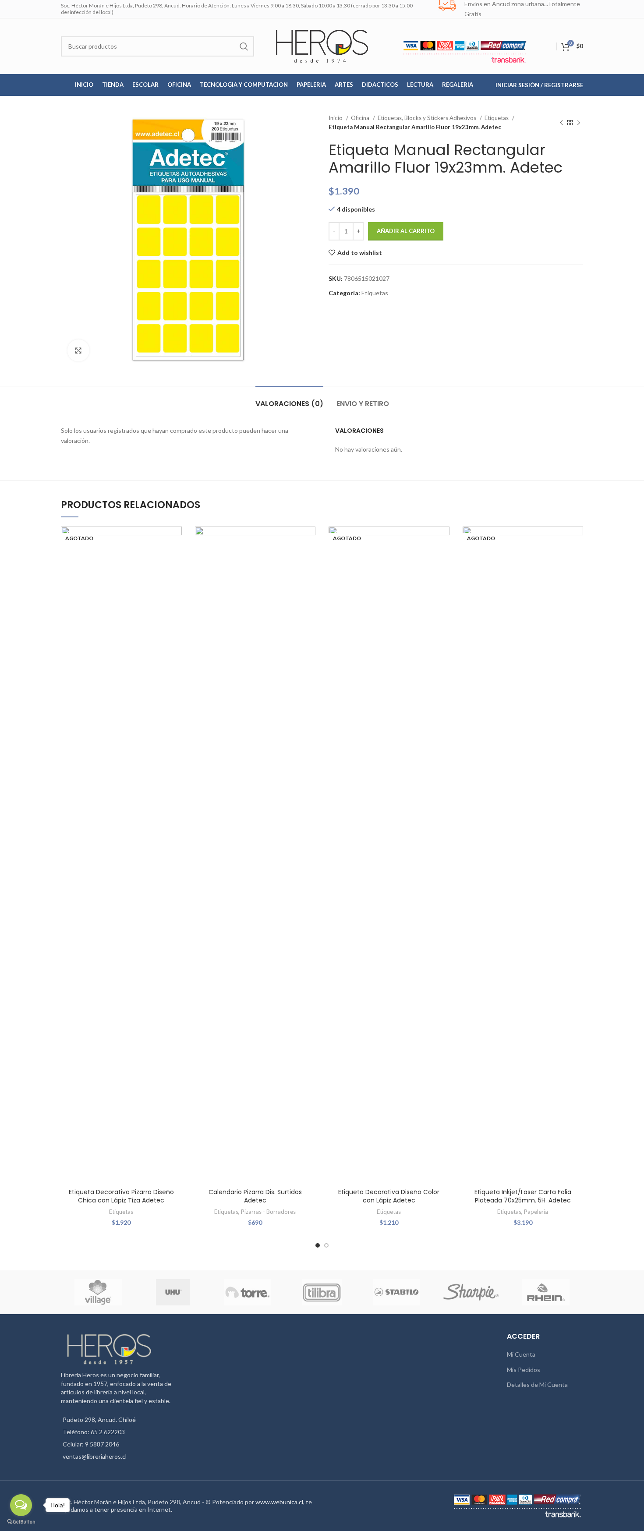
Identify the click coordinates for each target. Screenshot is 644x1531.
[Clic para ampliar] (78, 350)
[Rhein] (546, 1292)
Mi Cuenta (521, 1354)
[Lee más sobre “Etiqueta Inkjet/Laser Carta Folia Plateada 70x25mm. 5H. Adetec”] (576, 560)
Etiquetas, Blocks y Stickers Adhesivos (428, 117)
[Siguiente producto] (578, 122)
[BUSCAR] (244, 46)
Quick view (175, 580)
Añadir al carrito (406, 230)
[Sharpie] (471, 1292)
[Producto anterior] (561, 122)
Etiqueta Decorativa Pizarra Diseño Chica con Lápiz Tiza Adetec (121, 1196)
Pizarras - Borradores (268, 1211)
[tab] (289, 399)
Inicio (336, 117)
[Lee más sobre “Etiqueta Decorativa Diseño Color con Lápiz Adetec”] (443, 560)
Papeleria (536, 1211)
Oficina (361, 117)
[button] (309, 560)
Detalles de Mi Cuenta (537, 1384)
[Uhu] (173, 1292)
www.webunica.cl (279, 1502)
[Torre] (247, 1292)
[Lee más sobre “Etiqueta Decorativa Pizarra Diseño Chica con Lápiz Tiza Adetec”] (175, 560)
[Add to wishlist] (175, 541)
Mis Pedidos (523, 1369)
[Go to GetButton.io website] (21, 1522)
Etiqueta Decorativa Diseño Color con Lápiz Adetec (388, 1196)
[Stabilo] (396, 1292)
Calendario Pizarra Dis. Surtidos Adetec (255, 1196)
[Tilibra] (322, 1292)
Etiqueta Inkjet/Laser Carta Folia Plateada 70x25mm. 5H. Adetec (522, 1196)
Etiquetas (497, 117)
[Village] (98, 1292)
